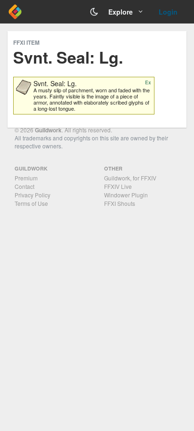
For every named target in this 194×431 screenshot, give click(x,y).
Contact (24, 186)
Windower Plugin (126, 195)
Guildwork (48, 130)
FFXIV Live (118, 186)
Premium (26, 178)
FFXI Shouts (119, 203)
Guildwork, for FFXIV (130, 178)
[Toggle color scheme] (94, 12)
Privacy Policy (32, 195)
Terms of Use (31, 203)
